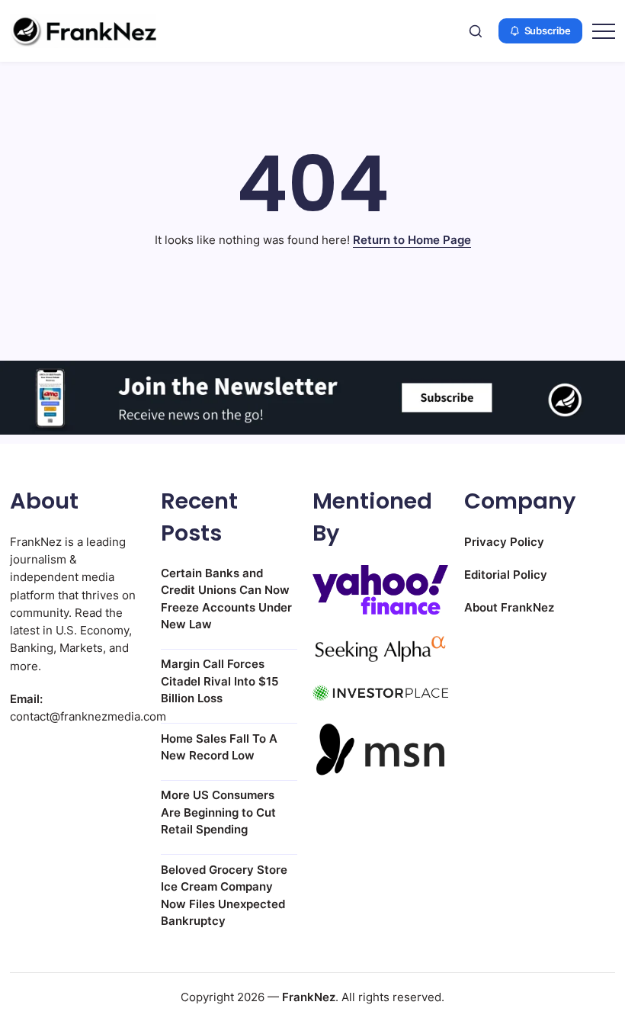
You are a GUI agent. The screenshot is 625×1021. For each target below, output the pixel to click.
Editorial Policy (505, 574)
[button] (475, 31)
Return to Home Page (412, 240)
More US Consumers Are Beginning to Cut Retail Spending (218, 812)
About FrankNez (509, 607)
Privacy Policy (504, 542)
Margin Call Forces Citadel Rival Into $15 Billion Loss (219, 681)
